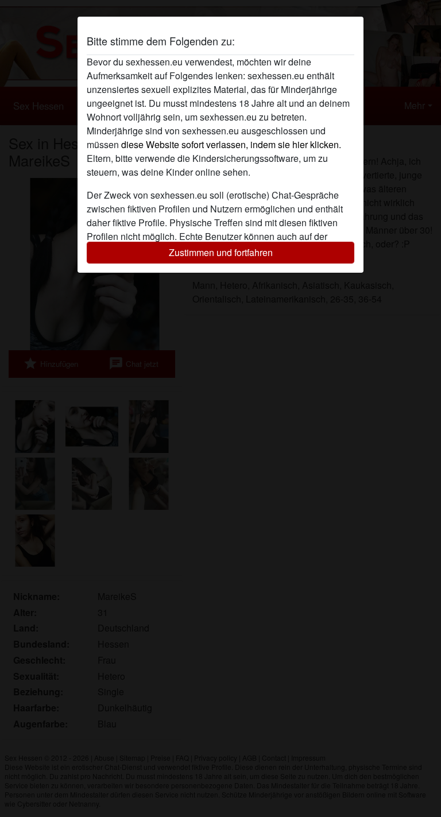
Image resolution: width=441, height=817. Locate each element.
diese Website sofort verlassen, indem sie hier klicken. (231, 144)
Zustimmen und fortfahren (221, 252)
